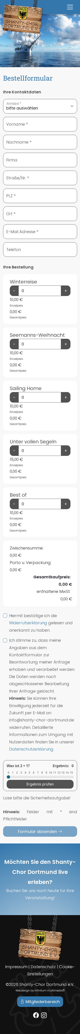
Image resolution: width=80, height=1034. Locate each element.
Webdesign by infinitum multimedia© (40, 990)
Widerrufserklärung (28, 623)
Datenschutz (43, 967)
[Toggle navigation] (70, 7)
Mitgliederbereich (42, 1001)
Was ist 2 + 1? (18, 765)
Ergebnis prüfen (40, 784)
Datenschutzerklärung (31, 749)
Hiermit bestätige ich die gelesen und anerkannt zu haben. (41, 623)
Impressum (16, 967)
